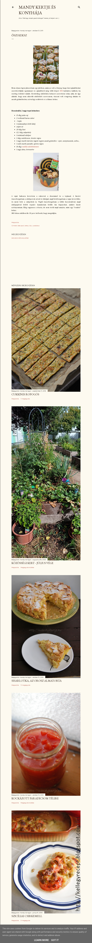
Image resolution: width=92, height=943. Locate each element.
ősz (30, 226)
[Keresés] (79, 6)
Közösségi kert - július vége (32, 563)
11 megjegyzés (25, 685)
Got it (55, 940)
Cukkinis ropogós (25, 394)
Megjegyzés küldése (20, 238)
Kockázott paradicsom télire (35, 798)
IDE (61, 91)
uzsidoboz (36, 226)
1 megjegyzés (25, 399)
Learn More (41, 940)
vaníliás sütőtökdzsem (30, 147)
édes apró (21, 226)
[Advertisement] (46, 261)
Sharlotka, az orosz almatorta (37, 680)
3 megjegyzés (25, 920)
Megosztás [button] (15, 222)
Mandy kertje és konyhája (37, 10)
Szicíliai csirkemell (27, 916)
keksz (27, 226)
